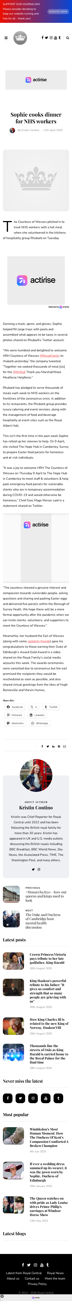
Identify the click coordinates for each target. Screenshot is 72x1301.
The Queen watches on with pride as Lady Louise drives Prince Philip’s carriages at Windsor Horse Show (49, 1206)
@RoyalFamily (50, 356)
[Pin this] (59, 747)
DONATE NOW (58, 11)
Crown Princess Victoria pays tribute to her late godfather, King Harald (48, 958)
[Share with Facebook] (42, 747)
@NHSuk (19, 372)
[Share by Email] (64, 747)
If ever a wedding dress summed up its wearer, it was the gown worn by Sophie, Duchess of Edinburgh (48, 1172)
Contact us (32, 1278)
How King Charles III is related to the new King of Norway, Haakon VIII (49, 1023)
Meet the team (55, 1278)
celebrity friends (39, 641)
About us (13, 1278)
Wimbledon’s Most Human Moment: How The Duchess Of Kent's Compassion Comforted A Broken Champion (49, 1137)
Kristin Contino (30, 130)
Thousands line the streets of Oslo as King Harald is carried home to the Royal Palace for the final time (49, 1054)
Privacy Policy (37, 1284)
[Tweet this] (48, 747)
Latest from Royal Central (24, 1273)
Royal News (55, 1273)
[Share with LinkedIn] (53, 747)
